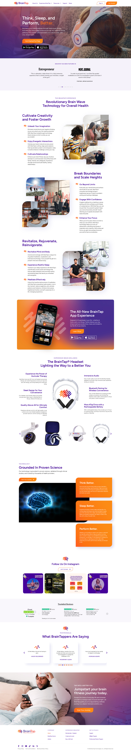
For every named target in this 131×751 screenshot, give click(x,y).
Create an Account (70, 736)
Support (65, 3)
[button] (20, 434)
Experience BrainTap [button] (44, 3)
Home (49, 733)
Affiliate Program (93, 736)
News (70, 3)
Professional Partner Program (96, 739)
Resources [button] (56, 3)
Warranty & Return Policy (42, 748)
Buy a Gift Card (69, 739)
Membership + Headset (71, 733)
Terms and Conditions (30, 748)
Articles (49, 739)
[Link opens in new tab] (33, 583)
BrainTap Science (52, 736)
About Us (35, 3)
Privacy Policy (21, 748)
